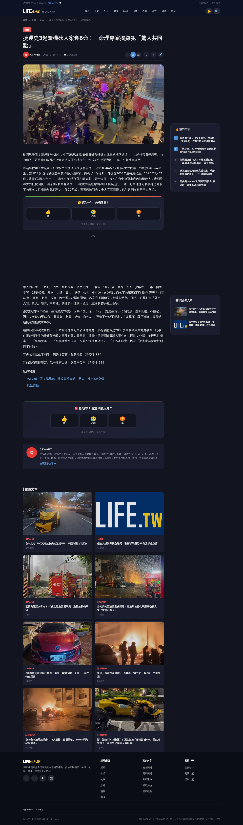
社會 (42, 20)
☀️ (209, 11)
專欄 (144, 11)
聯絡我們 (215, 2)
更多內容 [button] (147, 760)
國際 (164, 11)
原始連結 (33, 385)
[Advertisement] (93, 261)
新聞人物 (147, 785)
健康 (116, 11)
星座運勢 (147, 779)
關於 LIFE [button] (190, 760)
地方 (154, 11)
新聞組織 (147, 791)
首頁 (87, 11)
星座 (173, 11)
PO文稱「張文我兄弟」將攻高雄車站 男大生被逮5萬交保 (65, 378)
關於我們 (204, 2)
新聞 (96, 11)
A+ (138, 54)
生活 (106, 11)
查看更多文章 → (48, 463)
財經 (125, 11)
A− (127, 55)
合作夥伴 (189, 767)
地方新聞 (147, 767)
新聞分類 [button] (105, 760)
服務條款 (39, 809)
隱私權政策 (28, 809)
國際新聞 (147, 773)
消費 (135, 11)
